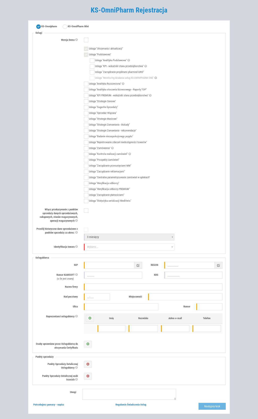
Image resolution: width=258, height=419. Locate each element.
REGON (154, 264)
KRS (156, 274)
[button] (90, 318)
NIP (76, 264)
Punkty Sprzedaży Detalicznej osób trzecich (60, 377)
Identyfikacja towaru (64, 246)
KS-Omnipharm (49, 26)
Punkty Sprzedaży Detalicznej (63, 365)
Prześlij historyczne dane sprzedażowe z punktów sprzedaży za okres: (57, 230)
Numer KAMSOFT (65, 276)
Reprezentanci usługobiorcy (60, 316)
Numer (186, 306)
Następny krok (212, 406)
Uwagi (73, 392)
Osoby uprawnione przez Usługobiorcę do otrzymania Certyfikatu (57, 345)
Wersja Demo (68, 39)
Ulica (75, 306)
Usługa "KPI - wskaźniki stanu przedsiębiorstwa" (119, 66)
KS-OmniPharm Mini (78, 26)
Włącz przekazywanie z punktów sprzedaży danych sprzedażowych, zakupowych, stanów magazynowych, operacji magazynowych (59, 215)
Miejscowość (135, 296)
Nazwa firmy (71, 286)
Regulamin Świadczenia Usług (130, 404)
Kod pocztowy (71, 296)
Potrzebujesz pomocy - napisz (48, 404)
